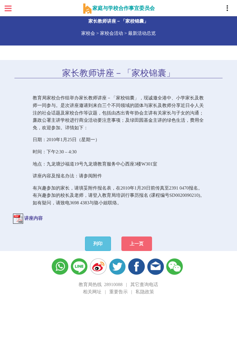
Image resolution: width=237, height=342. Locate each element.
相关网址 (92, 291)
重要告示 (118, 291)
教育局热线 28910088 (101, 284)
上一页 (137, 243)
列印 (98, 243)
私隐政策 (145, 291)
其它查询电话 (144, 284)
